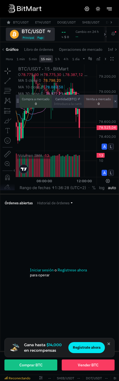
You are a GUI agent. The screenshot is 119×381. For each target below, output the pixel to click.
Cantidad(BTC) (66, 99)
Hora (9, 59)
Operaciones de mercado (80, 49)
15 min (46, 59)
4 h (66, 59)
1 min (21, 59)
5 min (33, 59)
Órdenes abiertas (19, 203)
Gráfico (12, 49)
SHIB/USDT (65, 378)
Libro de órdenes (38, 49)
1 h (57, 59)
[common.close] (108, 343)
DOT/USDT (93, 378)
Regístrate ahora (86, 347)
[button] (55, 203)
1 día (75, 59)
